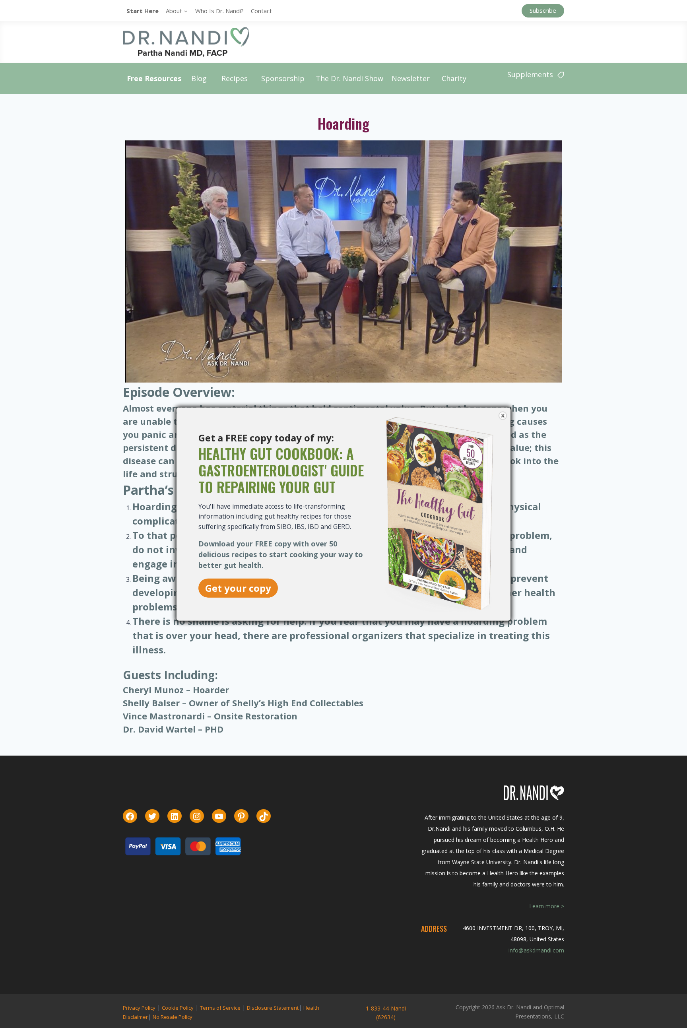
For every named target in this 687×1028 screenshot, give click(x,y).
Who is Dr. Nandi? (219, 11)
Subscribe (543, 10)
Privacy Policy (139, 1007)
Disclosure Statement (273, 1007)
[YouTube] (219, 816)
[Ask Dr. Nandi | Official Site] (186, 41)
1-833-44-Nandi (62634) (386, 1013)
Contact (261, 11)
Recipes (234, 78)
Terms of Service (220, 1007)
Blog (199, 78)
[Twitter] (152, 816)
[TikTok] (263, 816)
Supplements (530, 74)
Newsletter (411, 78)
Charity (454, 78)
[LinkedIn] (174, 816)
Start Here (142, 11)
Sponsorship (283, 78)
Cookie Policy (178, 1007)
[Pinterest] (241, 816)
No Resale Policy (172, 1016)
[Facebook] (130, 816)
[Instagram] (197, 816)
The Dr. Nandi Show (349, 78)
